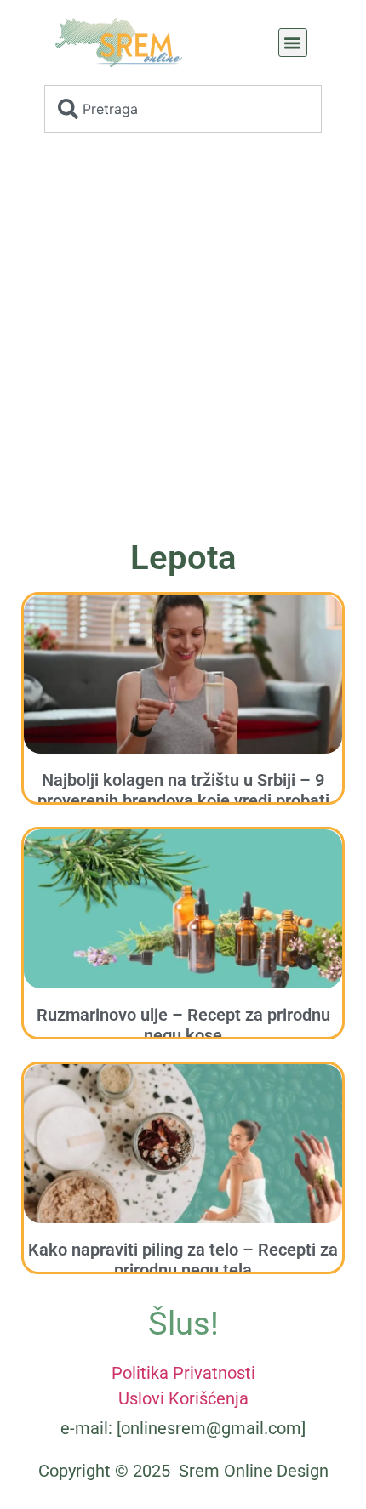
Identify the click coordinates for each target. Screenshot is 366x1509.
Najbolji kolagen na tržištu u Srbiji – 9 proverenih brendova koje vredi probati (183, 790)
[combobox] (183, 109)
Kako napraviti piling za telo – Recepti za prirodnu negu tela (183, 1259)
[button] (292, 42)
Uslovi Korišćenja (183, 1398)
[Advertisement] (183, 341)
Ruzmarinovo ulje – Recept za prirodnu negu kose (183, 1025)
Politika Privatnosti (183, 1373)
